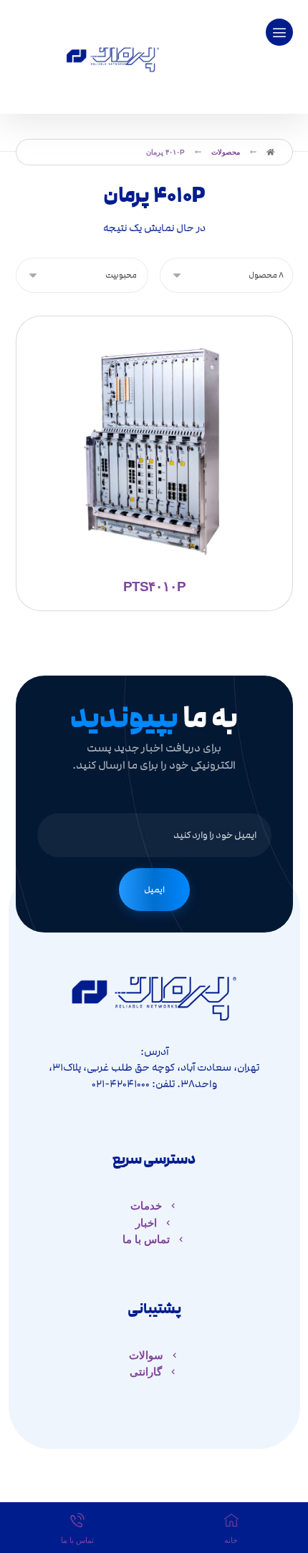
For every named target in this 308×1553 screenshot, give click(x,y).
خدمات (146, 1205)
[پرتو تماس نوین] (112, 56)
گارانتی (146, 1371)
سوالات (146, 1355)
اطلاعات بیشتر (160, 420)
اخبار (146, 1223)
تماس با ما (146, 1239)
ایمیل (154, 889)
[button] (279, 32)
